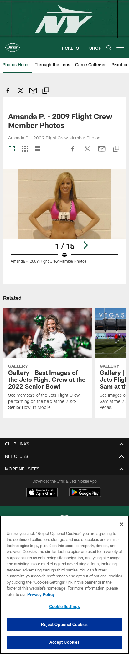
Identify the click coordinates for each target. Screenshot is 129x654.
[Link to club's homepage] (12, 45)
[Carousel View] (12, 149)
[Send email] (33, 94)
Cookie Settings (64, 606)
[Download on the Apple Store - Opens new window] (42, 493)
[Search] (108, 47)
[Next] (85, 245)
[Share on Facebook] (8, 94)
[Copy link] (46, 91)
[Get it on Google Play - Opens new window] (85, 495)
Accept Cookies (64, 642)
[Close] (121, 524)
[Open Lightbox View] (64, 220)
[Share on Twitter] (21, 94)
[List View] (38, 149)
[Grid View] (25, 149)
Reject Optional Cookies (64, 624)
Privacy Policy (41, 594)
